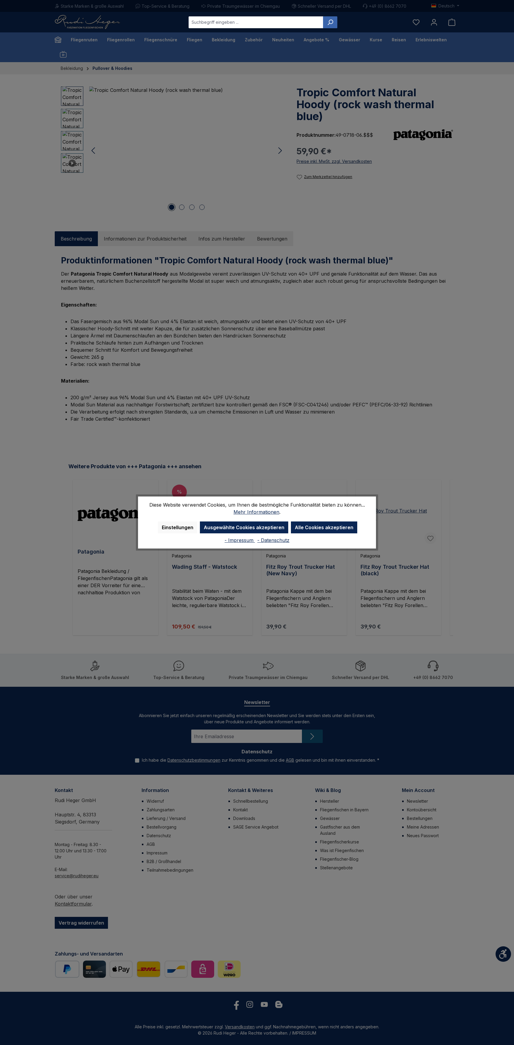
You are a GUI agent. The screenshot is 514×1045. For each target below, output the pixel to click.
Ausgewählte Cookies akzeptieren (244, 527)
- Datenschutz (273, 540)
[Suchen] (330, 22)
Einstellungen (177, 527)
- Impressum (240, 540)
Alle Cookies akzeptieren (324, 527)
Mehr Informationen (256, 512)
